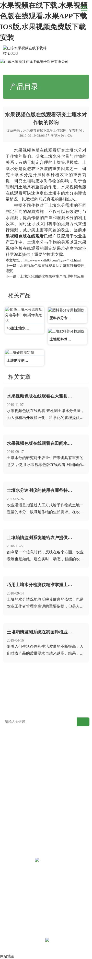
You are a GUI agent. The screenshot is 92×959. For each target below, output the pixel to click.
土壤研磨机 (11, 829)
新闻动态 (49, 53)
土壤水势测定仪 (58, 814)
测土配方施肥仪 (58, 752)
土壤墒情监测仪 (15, 798)
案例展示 (78, 685)
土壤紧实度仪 (56, 806)
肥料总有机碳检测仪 (62, 783)
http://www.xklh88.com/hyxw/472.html (52, 260)
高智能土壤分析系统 (19, 752)
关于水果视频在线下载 (56, 697)
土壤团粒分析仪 (58, 837)
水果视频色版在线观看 (35, 150)
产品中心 (35, 685)
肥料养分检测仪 (15, 775)
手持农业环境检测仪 (62, 798)
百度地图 (35, 708)
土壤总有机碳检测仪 (19, 791)
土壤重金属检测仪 (60, 760)
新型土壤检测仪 (15, 745)
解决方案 (57, 685)
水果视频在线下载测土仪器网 (44, 130)
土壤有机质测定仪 (17, 768)
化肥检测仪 (11, 783)
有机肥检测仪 (56, 775)
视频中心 (13, 693)
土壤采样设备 (13, 837)
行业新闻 (65, 53)
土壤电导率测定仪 (17, 814)
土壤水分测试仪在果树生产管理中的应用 (52, 276)
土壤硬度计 (11, 806)
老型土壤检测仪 (58, 745)
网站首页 (33, 53)
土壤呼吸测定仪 (58, 768)
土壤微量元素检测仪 (19, 760)
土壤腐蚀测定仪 (58, 829)
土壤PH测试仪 (14, 821)
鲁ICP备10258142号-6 (27, 941)
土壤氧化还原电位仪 (62, 821)
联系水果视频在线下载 (78, 697)
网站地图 (13, 708)
